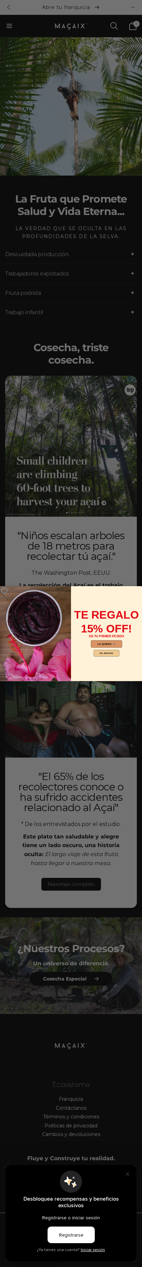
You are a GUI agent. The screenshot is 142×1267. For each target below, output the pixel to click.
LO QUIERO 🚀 (107, 643)
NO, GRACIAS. (106, 653)
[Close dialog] (4, 590)
